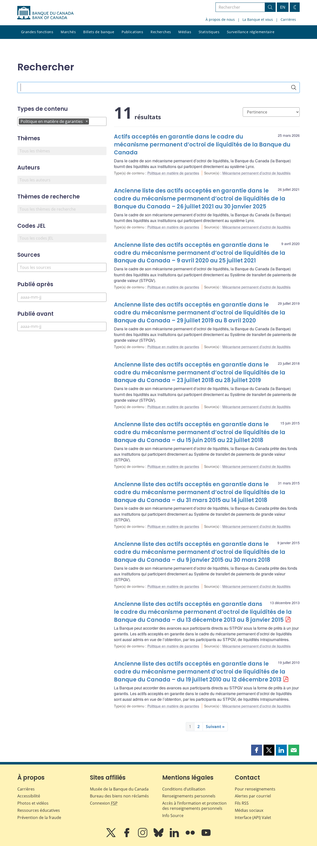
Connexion (104, 803)
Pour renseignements (255, 789)
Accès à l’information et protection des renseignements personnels (194, 805)
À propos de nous (220, 19)
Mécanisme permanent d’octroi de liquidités (256, 172)
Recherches (161, 31)
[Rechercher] (294, 87)
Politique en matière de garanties (173, 172)
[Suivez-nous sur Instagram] (143, 836)
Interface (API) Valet (253, 817)
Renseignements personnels (188, 796)
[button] (256, 750)
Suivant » (215, 726)
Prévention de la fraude (39, 817)
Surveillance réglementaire (250, 31)
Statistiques (209, 31)
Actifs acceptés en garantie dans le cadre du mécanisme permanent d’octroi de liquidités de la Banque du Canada (202, 144)
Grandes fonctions (37, 31)
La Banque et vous (257, 19)
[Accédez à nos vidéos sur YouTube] (206, 836)
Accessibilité (28, 796)
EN (282, 7)
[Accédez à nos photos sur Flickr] (191, 836)
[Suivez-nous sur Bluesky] (159, 836)
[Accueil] (45, 12)
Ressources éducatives (38, 810)
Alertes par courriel (253, 796)
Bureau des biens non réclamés (119, 796)
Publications (132, 31)
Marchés (68, 31)
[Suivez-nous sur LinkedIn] (175, 836)
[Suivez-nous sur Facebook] (127, 836)
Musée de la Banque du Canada (119, 789)
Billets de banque (98, 31)
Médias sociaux (249, 810)
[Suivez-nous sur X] (111, 836)
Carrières (288, 19)
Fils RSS (242, 803)
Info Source (173, 815)
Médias (184, 31)
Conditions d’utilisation (183, 789)
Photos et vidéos (33, 803)
